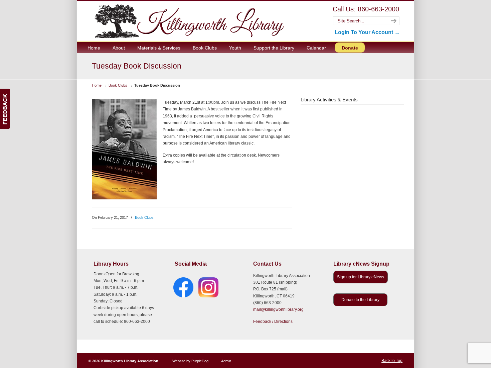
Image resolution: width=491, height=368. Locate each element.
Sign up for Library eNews (360, 277)
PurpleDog (199, 361)
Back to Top (391, 360)
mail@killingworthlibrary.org (278, 309)
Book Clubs (118, 85)
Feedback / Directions (273, 321)
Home (97, 85)
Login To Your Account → (367, 32)
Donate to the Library (360, 299)
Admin (226, 361)
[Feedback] (5, 109)
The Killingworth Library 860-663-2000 (188, 21)
